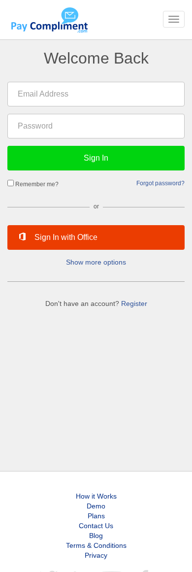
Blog (96, 535)
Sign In (96, 158)
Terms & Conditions (96, 545)
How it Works (96, 496)
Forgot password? (160, 183)
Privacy (96, 555)
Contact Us (96, 526)
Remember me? (37, 184)
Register (134, 303)
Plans (96, 516)
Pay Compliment (49, 19)
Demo (96, 506)
